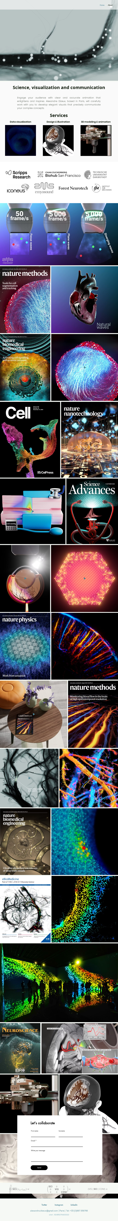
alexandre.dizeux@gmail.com (44, 1210)
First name (34, 1131)
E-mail (33, 1141)
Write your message (38, 1150)
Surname (62, 1131)
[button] (33, 153)
